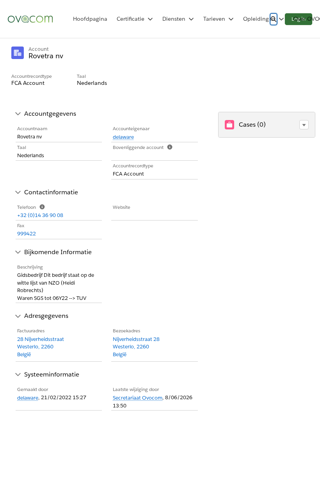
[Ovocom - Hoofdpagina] (30, 19)
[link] (90, 19)
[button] (304, 124)
